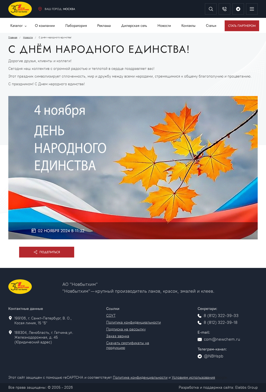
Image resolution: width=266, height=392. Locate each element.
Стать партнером (242, 25)
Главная (12, 37)
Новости (28, 37)
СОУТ (111, 315)
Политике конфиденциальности (140, 377)
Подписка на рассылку (126, 329)
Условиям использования (193, 377)
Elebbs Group (246, 387)
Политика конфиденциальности (133, 322)
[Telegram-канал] (238, 9)
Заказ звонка (117, 336)
